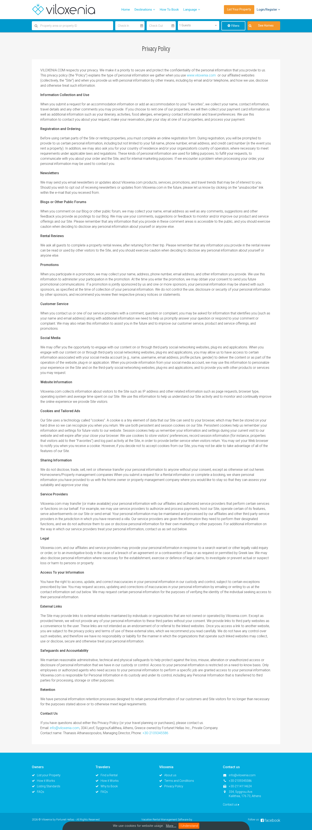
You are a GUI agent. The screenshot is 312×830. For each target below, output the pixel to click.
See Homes (266, 25)
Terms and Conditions (179, 780)
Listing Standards (48, 786)
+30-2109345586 (155, 733)
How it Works (46, 780)
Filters (235, 25)
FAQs (40, 791)
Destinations (143, 9)
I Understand (189, 826)
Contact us (230, 804)
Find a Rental (109, 775)
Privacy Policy (173, 786)
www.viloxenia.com (201, 75)
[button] (198, 25)
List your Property (48, 775)
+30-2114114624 (240, 786)
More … (171, 826)
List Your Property (239, 9)
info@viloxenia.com (64, 728)
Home (125, 9)
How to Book (169, 9)
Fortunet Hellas (65, 819)
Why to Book (109, 786)
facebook (272, 820)
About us (170, 775)
